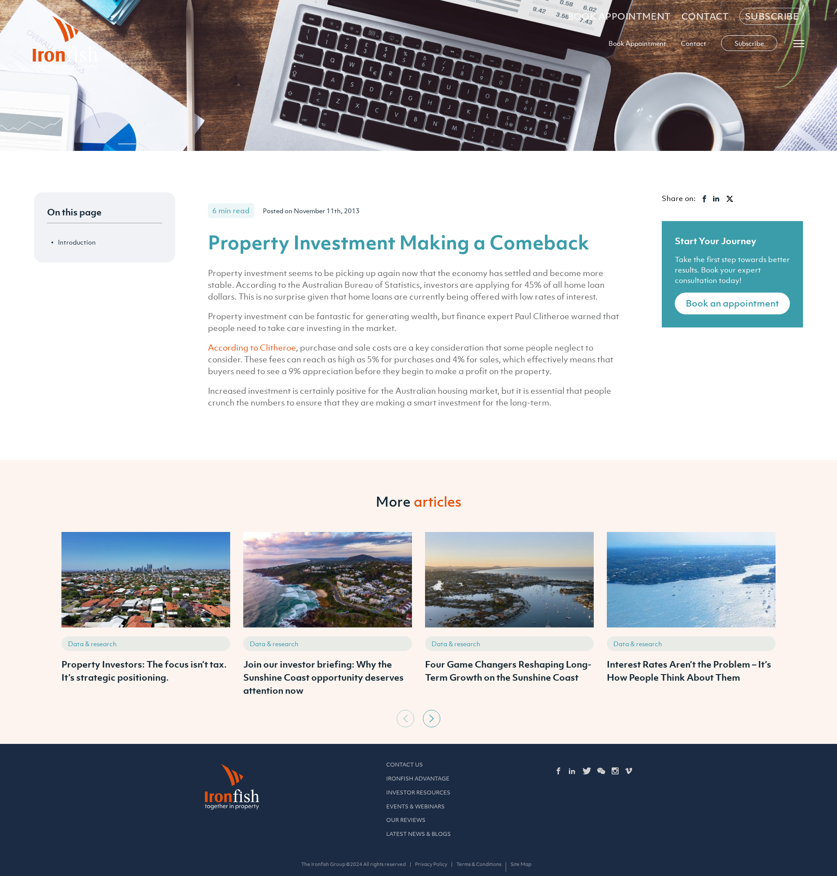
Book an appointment (732, 303)
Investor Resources (418, 792)
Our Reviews (405, 820)
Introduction (77, 242)
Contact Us (404, 764)
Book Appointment (619, 16)
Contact (705, 16)
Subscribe (772, 16)
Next (431, 718)
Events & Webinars (415, 806)
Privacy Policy (431, 864)
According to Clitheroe (252, 347)
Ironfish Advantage (417, 778)
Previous (405, 718)
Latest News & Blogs (418, 834)
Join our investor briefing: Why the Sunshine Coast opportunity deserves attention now (323, 677)
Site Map (520, 864)
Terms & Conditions (478, 864)
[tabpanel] (145, 619)
